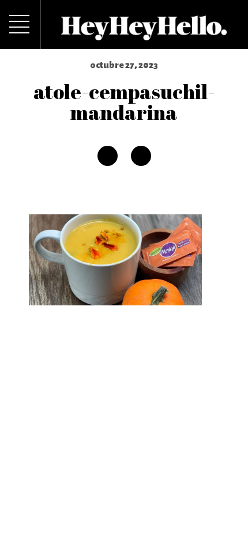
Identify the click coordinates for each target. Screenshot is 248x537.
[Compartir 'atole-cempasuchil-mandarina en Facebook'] (107, 156)
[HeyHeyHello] (144, 34)
